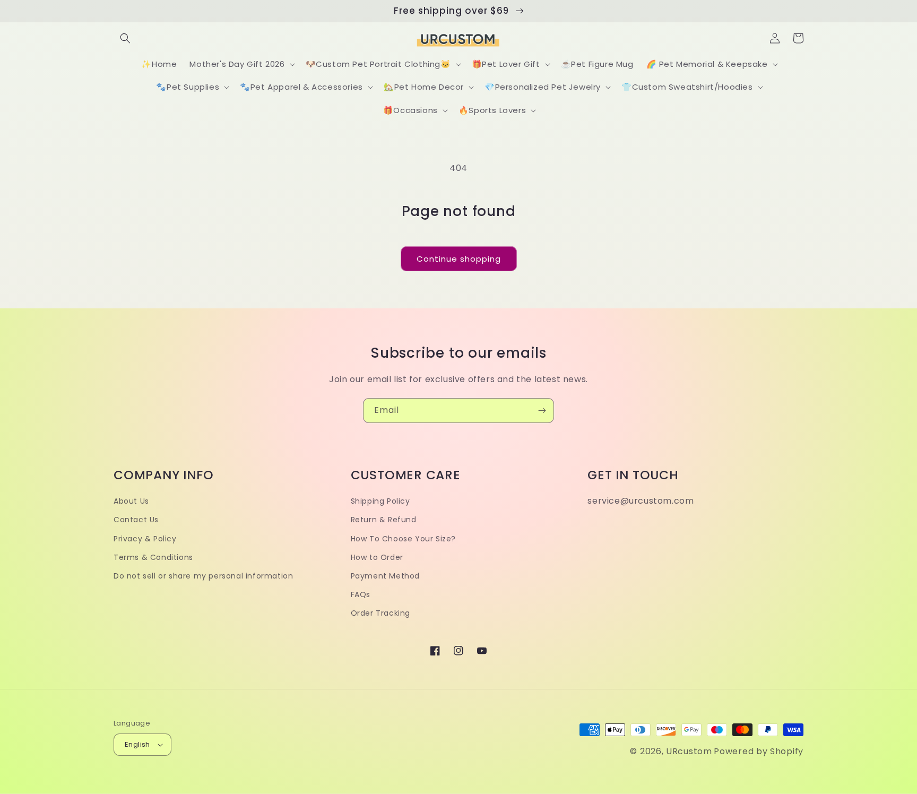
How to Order (377, 557)
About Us (131, 501)
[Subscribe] (541, 410)
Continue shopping (459, 258)
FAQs (360, 594)
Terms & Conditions (153, 557)
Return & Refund (384, 519)
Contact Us (136, 519)
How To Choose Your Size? (403, 538)
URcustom (689, 751)
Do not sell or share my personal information (203, 576)
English (137, 744)
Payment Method (385, 576)
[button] (125, 38)
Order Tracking (380, 613)
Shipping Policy (380, 501)
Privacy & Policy (145, 538)
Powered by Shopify (758, 751)
